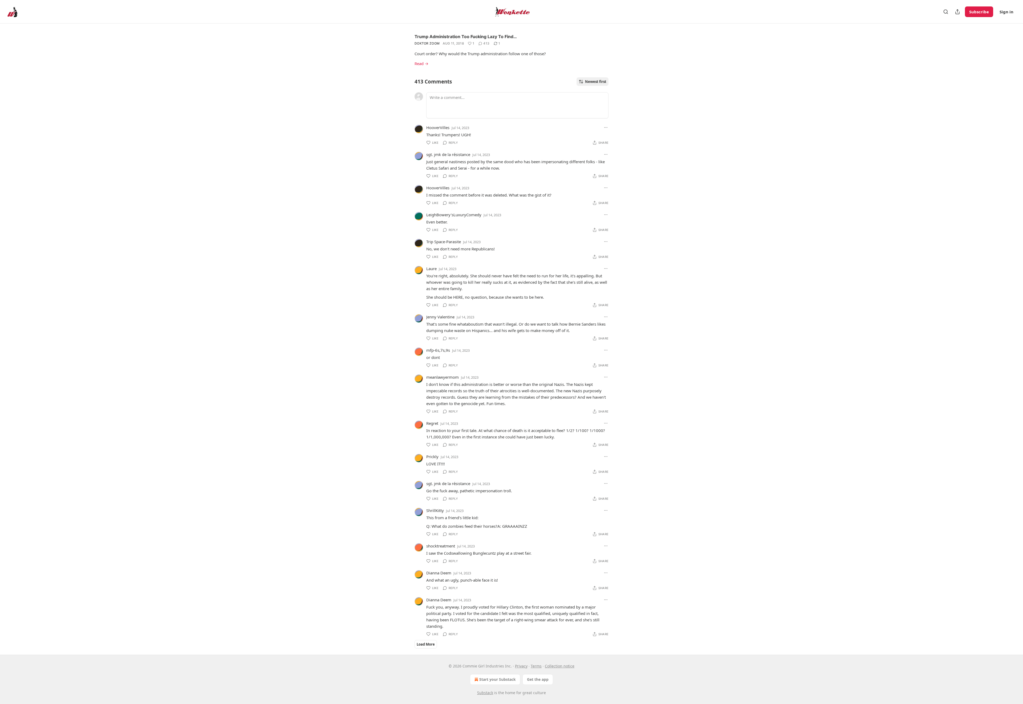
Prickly (432, 456)
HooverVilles (437, 127)
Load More (426, 644)
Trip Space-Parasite (443, 241)
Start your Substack (497, 679)
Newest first (595, 81)
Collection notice (559, 666)
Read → (421, 63)
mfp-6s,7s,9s (438, 350)
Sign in (1006, 11)
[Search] (945, 11)
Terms (536, 666)
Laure (431, 268)
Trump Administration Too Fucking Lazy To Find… (466, 36)
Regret (432, 423)
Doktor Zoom (427, 43)
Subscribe (979, 11)
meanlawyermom (442, 377)
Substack (485, 692)
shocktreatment (440, 546)
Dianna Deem (438, 572)
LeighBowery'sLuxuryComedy (453, 214)
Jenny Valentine (440, 316)
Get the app (538, 679)
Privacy (521, 666)
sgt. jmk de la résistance (448, 154)
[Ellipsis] (606, 127)
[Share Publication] (957, 11)
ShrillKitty (435, 510)
